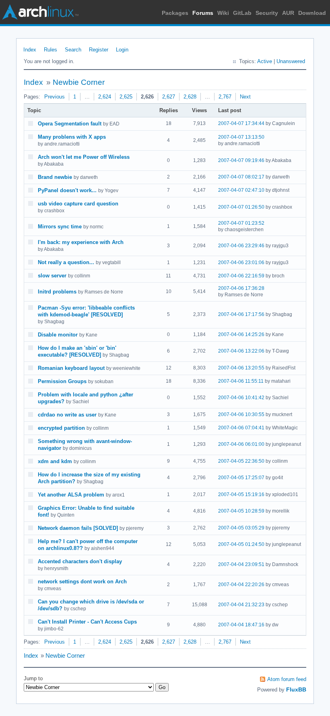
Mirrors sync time (60, 227)
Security (267, 13)
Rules (50, 50)
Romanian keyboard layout (71, 368)
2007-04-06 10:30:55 (241, 414)
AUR (288, 13)
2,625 (126, 97)
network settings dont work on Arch (82, 582)
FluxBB (296, 689)
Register (98, 50)
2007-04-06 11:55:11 (241, 381)
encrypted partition (61, 428)
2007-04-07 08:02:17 (241, 177)
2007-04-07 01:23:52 (241, 223)
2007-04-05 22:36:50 (241, 461)
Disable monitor (58, 335)
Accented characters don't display (80, 561)
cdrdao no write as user (67, 415)
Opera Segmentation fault (69, 124)
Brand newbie (55, 177)
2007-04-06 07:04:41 (241, 428)
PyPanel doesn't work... (67, 190)
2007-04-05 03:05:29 (241, 528)
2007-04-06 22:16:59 (241, 276)
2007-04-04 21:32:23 (241, 604)
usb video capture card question (78, 204)
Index (29, 50)
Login (122, 50)
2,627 (168, 97)
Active (264, 61)
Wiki (223, 13)
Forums (202, 13)
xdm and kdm (55, 461)
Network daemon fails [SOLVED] (78, 528)
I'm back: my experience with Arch (81, 242)
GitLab (242, 13)
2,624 (104, 97)
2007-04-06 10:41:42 (241, 397)
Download (312, 13)
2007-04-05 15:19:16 (241, 494)
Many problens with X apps (72, 137)
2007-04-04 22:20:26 (241, 584)
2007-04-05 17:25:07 (241, 477)
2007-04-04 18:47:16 (241, 625)
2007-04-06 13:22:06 (241, 351)
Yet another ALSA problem (71, 495)
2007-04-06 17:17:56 (241, 314)
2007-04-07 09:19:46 (241, 160)
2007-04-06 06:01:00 (241, 444)
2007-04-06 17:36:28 (241, 288)
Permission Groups (62, 381)
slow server (52, 276)
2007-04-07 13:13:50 (241, 137)
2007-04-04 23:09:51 (241, 564)
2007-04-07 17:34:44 (241, 123)
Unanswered (290, 61)
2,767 (225, 97)
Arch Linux (40, 12)
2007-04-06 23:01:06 (241, 262)
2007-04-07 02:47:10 (241, 190)
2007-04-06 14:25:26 (241, 334)
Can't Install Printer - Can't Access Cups (87, 622)
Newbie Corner (79, 82)
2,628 (190, 97)
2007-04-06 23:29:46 (241, 245)
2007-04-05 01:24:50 (241, 544)
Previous (54, 97)
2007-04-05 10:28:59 (241, 511)
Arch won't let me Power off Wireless (84, 157)
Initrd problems (57, 292)
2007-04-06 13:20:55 (241, 368)
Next (245, 97)
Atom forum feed (286, 679)
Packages (175, 13)
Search (73, 50)
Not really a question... (66, 262)
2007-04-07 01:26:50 (241, 207)
